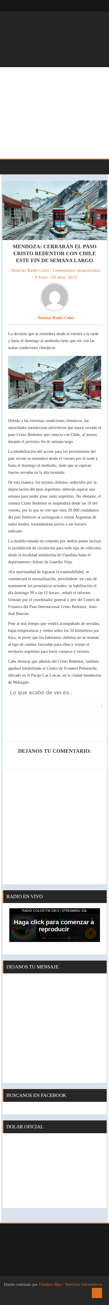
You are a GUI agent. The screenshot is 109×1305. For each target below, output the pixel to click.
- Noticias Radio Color (29, 270)
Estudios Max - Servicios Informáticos (70, 1284)
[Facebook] (83, 6)
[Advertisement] (54, 113)
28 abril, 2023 (64, 277)
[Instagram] (94, 6)
